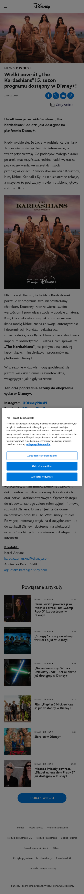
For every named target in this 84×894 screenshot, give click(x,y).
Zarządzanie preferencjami (42, 455)
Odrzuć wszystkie (42, 466)
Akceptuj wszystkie (42, 476)
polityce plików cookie (38, 444)
